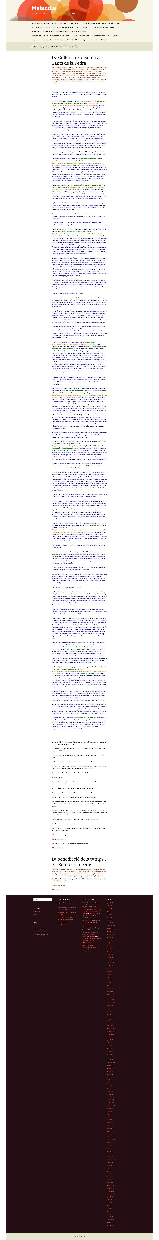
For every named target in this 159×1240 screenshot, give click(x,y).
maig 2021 (109, 1082)
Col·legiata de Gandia (72, 73)
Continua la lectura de (59, 886)
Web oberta (93, 40)
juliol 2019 (109, 1145)
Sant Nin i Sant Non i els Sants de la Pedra (102, 27)
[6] (52, 773)
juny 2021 (109, 1080)
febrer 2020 (110, 1125)
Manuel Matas (77, 875)
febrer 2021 (110, 1091)
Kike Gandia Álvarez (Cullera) (76, 77)
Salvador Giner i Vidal (84, 81)
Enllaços (83, 40)
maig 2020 (109, 1117)
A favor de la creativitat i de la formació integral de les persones (102, 23)
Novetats (103, 40)
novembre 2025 (111, 928)
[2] (52, 749)
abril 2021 (109, 1085)
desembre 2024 (111, 960)
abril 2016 (109, 1174)
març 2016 (109, 1177)
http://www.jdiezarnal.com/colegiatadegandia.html (68, 446)
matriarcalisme (101, 79)
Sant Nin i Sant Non (96, 81)
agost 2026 (110, 903)
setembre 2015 (111, 1194)
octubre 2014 (110, 1225)
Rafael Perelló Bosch (62, 879)
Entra (34, 926)
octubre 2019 (110, 1137)
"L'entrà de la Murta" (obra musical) (92, 71)
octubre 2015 (110, 1191)
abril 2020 (109, 1120)
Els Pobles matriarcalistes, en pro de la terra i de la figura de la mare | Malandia (91, 911)
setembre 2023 (111, 1003)
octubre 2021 (110, 1068)
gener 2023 (110, 1025)
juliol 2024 (109, 974)
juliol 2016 (109, 1165)
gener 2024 (110, 991)
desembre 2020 (111, 1097)
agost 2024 (110, 971)
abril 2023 (109, 1017)
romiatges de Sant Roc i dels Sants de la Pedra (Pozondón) (84, 879)
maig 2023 (109, 1014)
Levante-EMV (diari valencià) (70, 79)
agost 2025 (110, 937)
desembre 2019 (111, 1131)
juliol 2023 (109, 1008)
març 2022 (109, 1054)
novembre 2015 (111, 1188)
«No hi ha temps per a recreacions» (70, 23)
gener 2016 (110, 1182)
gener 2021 (110, 1094)
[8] (52, 782)
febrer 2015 (110, 1214)
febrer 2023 (110, 1023)
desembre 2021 (111, 1062)
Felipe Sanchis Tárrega (73, 75)
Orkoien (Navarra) (81, 877)
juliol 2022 (109, 1043)
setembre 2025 (111, 934)
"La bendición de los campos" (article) (86, 869)
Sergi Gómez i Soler (62, 881)
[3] (52, 755)
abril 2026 (109, 914)
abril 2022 (109, 1051)
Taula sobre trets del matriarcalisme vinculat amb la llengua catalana (51, 36)
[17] (53, 835)
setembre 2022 (111, 1037)
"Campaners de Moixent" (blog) (86, 67)
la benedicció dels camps (86, 873)
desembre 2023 (111, 994)
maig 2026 (109, 911)
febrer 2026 (110, 920)
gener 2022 (110, 1060)
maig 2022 (109, 1048)
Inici (78, 27)
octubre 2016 (110, 1157)
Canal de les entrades (39, 929)
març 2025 (109, 951)
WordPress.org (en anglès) (40, 935)
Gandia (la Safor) (84, 75)
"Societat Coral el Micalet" (59, 73)
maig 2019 (109, 1151)
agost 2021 (110, 1074)
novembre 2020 (111, 1100)
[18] (53, 839)
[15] (53, 824)
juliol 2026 (109, 905)
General (72, 67)
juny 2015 (109, 1202)
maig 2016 (109, 1171)
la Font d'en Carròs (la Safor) (92, 77)
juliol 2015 (109, 1199)
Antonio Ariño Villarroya (62, 871)
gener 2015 (110, 1217)
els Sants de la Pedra (88, 871)
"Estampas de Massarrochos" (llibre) (72, 71)
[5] (96, 207)
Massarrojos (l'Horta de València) (87, 79)
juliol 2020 (109, 1111)
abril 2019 (109, 1154)
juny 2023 (109, 1011)
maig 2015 (109, 1205)
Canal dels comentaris (39, 932)
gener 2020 (110, 1128)
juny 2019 (109, 1148)
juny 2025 (109, 943)
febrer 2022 (110, 1057)
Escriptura (35, 40)
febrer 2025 (110, 954)
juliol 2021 (109, 1077)
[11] (53, 797)
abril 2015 (109, 1208)
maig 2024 (109, 980)
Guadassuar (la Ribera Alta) (97, 75)
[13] (57, 379)
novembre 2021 (111, 1065)
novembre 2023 (111, 997)
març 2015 (109, 1211)
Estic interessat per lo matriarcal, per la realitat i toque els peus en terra (52, 27)
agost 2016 (110, 1162)
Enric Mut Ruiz (62, 75)
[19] (59, 625)
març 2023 (109, 1020)
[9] (52, 788)
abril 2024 (109, 983)
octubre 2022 (110, 1034)
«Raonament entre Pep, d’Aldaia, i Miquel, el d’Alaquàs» (91, 915)
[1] (57, 742)
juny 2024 (109, 977)
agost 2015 (110, 1197)
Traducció (116, 36)
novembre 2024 (111, 963)
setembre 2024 (111, 968)
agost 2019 (110, 1142)
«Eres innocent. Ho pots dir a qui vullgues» (44, 23)
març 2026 (109, 917)
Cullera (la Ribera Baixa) (85, 73)
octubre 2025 (110, 931)
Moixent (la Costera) (57, 81)
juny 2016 (109, 1168)
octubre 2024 (110, 965)
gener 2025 (110, 957)
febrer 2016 (110, 1180)
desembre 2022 (111, 1028)
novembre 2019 (111, 1134)
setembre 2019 (111, 1140)
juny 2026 (109, 908)
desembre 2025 (111, 925)
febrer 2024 (110, 988)
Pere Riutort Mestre (92, 877)
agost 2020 (110, 1108)
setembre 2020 (111, 1105)
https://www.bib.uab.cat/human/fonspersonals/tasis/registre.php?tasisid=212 (77, 234)
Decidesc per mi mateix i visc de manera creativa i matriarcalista (59, 40)
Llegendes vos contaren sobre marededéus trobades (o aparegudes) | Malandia (90, 934)
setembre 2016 (111, 1160)
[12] (68, 364)
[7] (52, 777)
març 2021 (109, 1088)
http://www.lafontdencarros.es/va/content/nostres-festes (70, 344)
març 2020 (109, 1122)
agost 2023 (110, 1005)
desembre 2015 (111, 1185)
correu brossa (37, 911)
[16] (53, 828)
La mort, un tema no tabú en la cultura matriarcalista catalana (91, 36)
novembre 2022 (111, 1031)
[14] (53, 819)
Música (85, 27)
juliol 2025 (109, 940)
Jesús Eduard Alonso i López (59, 77)
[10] (53, 793)
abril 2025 (109, 948)
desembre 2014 (111, 1219)
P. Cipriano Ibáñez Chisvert (70, 81)
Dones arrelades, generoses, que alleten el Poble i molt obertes (91, 949)
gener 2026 (110, 923)
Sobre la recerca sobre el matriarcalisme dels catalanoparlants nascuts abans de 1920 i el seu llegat (60, 31)
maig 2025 (109, 945)
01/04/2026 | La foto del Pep (90, 903)
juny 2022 (109, 1045)
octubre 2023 (110, 1000)
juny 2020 (109, 1114)
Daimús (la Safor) (96, 73)
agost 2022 (110, 1040)
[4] (52, 762)
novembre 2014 (111, 1222)
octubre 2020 (110, 1102)
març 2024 (109, 985)
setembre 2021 (111, 1071)
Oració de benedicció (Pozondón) (66, 877)
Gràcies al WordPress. (79, 1236)
